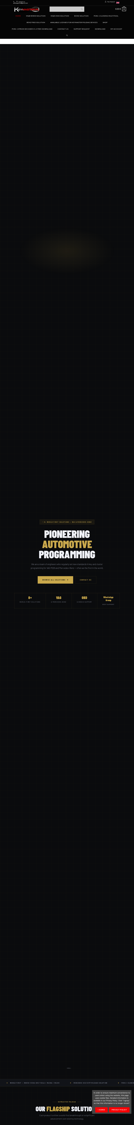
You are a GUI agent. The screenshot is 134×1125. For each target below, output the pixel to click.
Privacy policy (119, 1110)
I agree (101, 1110)
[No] (128, 1102)
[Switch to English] (118, 2)
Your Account (111, 1)
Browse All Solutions (54, 580)
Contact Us (22, 1)
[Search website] (67, 35)
